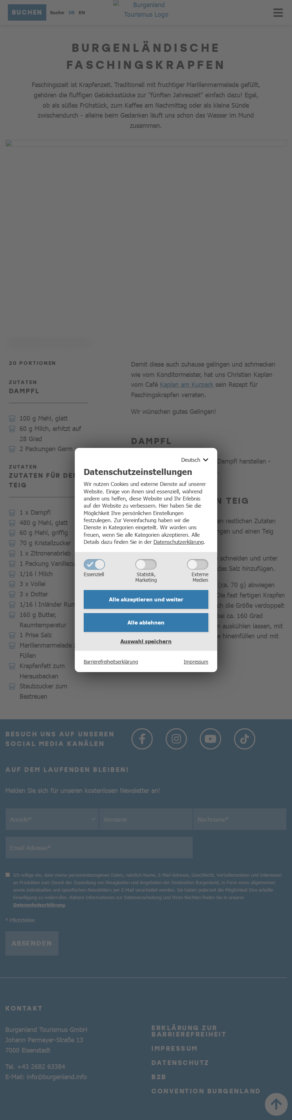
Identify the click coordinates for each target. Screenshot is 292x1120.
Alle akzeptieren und (146, 599)
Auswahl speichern (146, 641)
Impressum (196, 661)
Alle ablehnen (146, 622)
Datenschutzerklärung (178, 541)
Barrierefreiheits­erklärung (111, 661)
